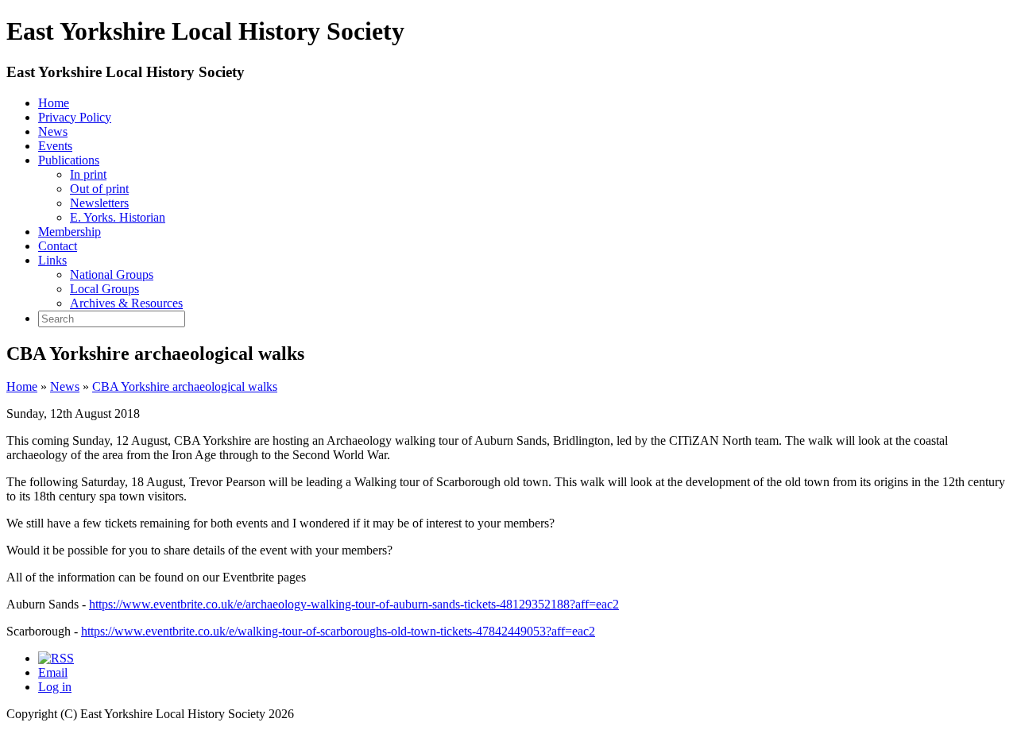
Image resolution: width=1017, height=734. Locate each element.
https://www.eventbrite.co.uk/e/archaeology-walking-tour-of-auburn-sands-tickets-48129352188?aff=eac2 (354, 604)
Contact (57, 246)
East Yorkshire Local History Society (125, 72)
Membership (69, 231)
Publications (68, 160)
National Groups (111, 274)
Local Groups (104, 289)
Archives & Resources (126, 303)
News (53, 131)
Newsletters (99, 203)
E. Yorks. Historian (117, 217)
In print (88, 174)
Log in (55, 686)
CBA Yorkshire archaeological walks (184, 386)
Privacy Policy (74, 117)
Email (53, 672)
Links (52, 260)
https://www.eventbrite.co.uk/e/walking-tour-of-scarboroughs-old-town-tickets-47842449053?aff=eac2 (338, 631)
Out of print (99, 188)
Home (53, 103)
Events (55, 146)
